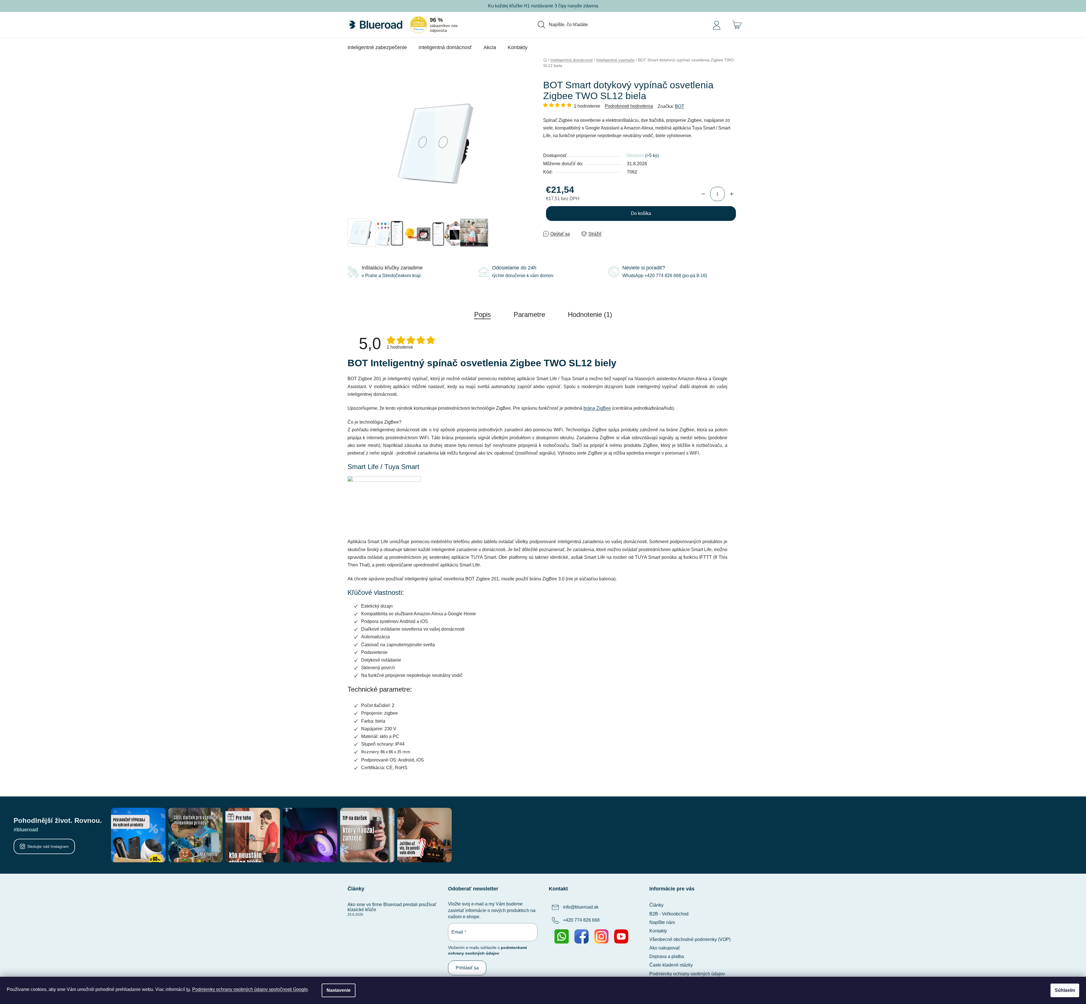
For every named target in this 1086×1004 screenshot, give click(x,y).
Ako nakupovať (664, 948)
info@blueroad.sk (581, 907)
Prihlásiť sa (467, 967)
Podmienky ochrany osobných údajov (687, 973)
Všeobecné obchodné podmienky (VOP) (690, 939)
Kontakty (658, 930)
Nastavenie (339, 990)
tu (188, 989)
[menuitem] (377, 47)
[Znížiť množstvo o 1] (703, 194)
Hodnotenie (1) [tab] (590, 314)
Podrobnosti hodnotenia (629, 106)
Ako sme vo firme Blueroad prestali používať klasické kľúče (392, 907)
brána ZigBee (597, 408)
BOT (679, 106)
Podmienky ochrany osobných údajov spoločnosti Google (250, 989)
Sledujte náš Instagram (48, 846)
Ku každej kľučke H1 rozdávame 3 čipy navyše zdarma (543, 5)
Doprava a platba (666, 956)
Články (656, 905)
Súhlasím (1065, 990)
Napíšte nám (662, 922)
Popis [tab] (482, 314)
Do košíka (641, 213)
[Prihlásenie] (716, 25)
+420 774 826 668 (581, 920)
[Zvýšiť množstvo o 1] (731, 194)
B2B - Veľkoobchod (669, 913)
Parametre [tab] (529, 314)
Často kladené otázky (671, 965)
